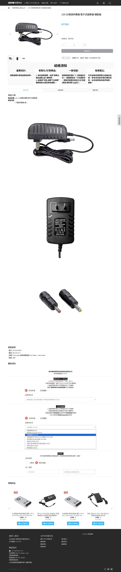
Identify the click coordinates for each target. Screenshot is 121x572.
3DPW (26, 569)
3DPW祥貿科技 (14, 569)
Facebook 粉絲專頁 (87, 534)
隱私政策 (64, 541)
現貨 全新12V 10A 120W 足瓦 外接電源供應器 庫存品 (98, 514)
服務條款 (64, 544)
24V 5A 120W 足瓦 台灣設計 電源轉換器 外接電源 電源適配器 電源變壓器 (48, 514)
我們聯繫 (64, 373)
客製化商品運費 (63, 383)
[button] (57, 34)
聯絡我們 (43, 541)
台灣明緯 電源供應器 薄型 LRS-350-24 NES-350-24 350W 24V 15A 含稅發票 (23, 514)
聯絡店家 (87, 51)
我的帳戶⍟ (64, 539)
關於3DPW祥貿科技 (46, 539)
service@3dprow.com (17, 550)
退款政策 (43, 546)
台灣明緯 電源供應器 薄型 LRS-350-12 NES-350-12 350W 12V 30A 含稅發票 (73, 514)
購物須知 (43, 544)
